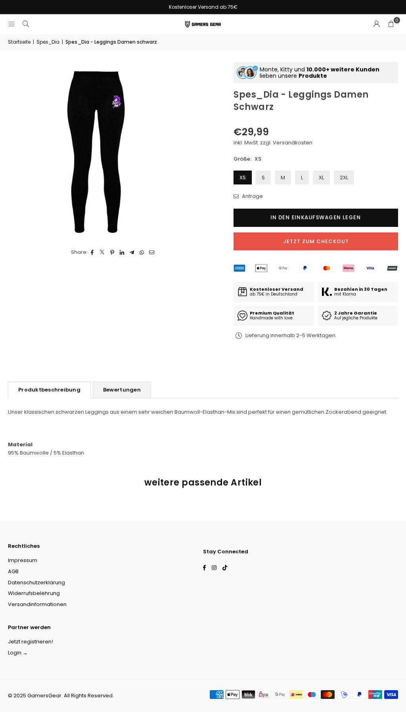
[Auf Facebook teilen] (93, 252)
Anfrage (252, 196)
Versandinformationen (37, 604)
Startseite (19, 41)
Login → (18, 652)
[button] (391, 24)
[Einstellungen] (377, 24)
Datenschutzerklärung (36, 582)
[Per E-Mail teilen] (152, 252)
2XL (344, 177)
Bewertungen (122, 389)
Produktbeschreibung (49, 389)
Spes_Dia (47, 41)
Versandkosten (292, 142)
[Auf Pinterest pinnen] (112, 252)
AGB (13, 571)
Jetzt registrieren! (30, 641)
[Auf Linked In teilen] (122, 252)
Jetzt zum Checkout (316, 241)
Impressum (22, 560)
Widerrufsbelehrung (34, 593)
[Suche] (26, 24)
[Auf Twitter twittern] (102, 252)
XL (321, 177)
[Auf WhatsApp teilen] (142, 252)
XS (242, 177)
